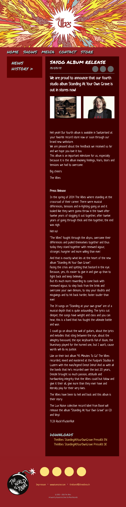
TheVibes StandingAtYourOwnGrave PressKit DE (80, 444)
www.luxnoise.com (57, 484)
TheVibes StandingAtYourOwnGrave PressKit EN (80, 440)
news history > (22, 65)
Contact (67, 52)
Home (13, 52)
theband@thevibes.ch (80, 484)
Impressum (41, 484)
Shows (30, 52)
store (87, 52)
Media (47, 52)
